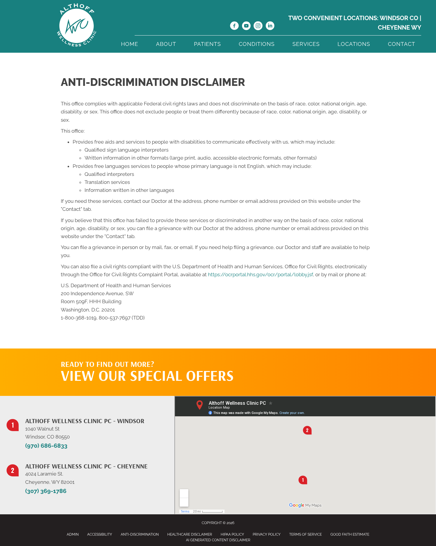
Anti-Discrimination (140, 534)
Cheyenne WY (399, 27)
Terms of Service (305, 534)
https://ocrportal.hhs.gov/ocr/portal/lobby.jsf (260, 274)
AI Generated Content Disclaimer (218, 540)
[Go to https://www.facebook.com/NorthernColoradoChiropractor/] (234, 26)
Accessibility (99, 534)
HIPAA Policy (232, 534)
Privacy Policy (267, 534)
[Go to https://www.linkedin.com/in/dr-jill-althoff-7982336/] (269, 26)
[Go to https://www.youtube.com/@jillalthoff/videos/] (246, 26)
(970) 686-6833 (46, 445)
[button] (319, 360)
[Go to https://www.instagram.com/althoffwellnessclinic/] (258, 26)
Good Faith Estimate (349, 534)
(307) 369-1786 (45, 490)
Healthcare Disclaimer (189, 534)
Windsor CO (399, 18)
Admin (73, 534)
